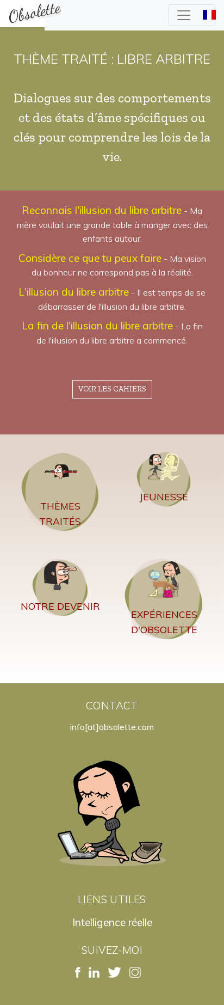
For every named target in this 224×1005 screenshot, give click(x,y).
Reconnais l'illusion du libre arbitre (102, 210)
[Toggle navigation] (192, 15)
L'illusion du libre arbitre (73, 291)
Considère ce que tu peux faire (89, 258)
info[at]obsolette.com (112, 726)
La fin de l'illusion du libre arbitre (97, 325)
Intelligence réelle (112, 922)
